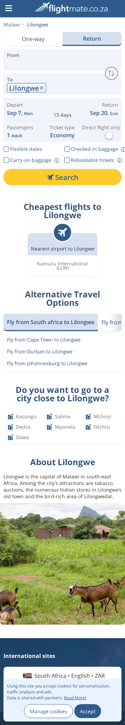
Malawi (11, 24)
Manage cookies (48, 711)
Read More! (75, 698)
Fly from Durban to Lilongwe (40, 351)
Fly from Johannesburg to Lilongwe (47, 363)
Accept (87, 711)
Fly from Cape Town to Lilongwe (44, 339)
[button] (8, 8)
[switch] (111, 73)
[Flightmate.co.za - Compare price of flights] (71, 8)
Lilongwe (37, 24)
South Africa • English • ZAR (69, 675)
